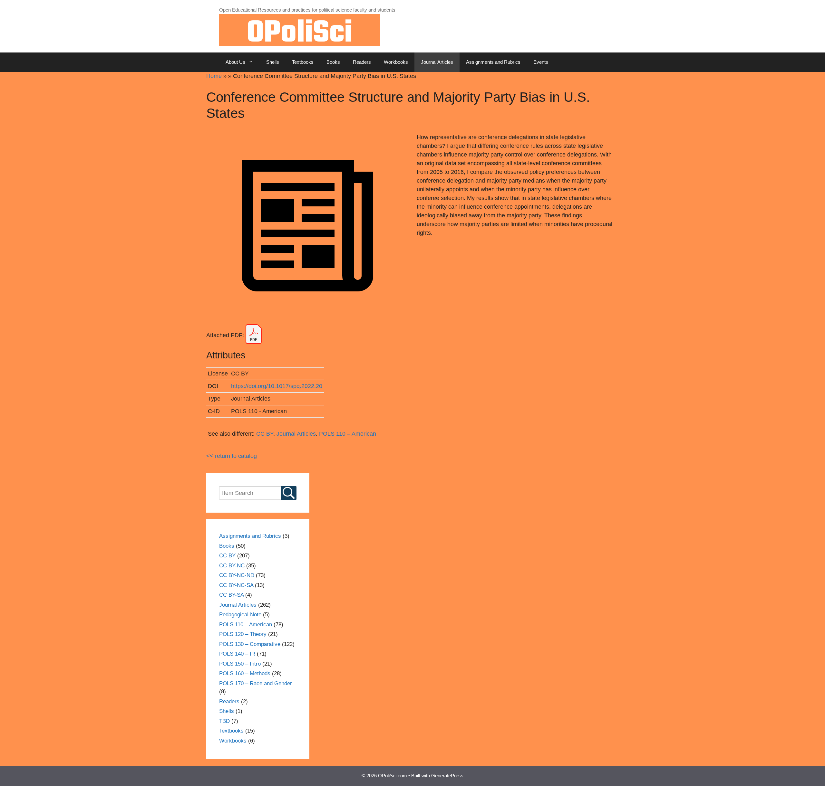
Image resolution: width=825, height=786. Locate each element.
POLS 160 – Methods (244, 673)
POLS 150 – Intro (240, 664)
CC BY (264, 434)
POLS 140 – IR (237, 654)
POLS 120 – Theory (243, 634)
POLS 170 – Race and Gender (255, 683)
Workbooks (396, 62)
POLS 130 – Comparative (249, 644)
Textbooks (303, 62)
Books (333, 62)
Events (540, 62)
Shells (272, 62)
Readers (362, 62)
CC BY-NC (232, 566)
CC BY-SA (231, 595)
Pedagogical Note (240, 614)
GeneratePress (447, 775)
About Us (235, 62)
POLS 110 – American (347, 434)
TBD (224, 721)
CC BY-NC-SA (236, 585)
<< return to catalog (231, 456)
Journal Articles (437, 62)
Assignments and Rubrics (493, 62)
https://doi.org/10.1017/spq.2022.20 (276, 386)
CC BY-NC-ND (236, 575)
